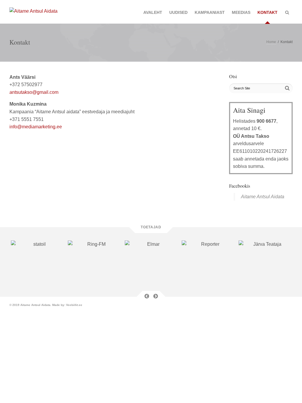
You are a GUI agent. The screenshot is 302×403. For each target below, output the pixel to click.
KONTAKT (267, 12)
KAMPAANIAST (210, 12)
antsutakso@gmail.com (33, 92)
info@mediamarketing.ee (35, 126)
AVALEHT (152, 12)
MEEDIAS (241, 12)
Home (271, 42)
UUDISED (178, 12)
